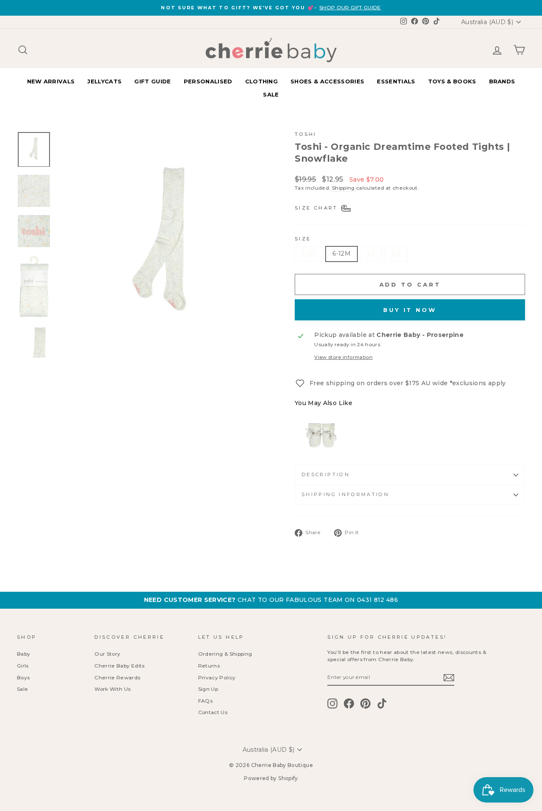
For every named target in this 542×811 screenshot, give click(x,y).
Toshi (306, 134)
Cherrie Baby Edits (119, 665)
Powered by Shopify (271, 778)
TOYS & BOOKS (452, 81)
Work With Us (112, 689)
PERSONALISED (208, 81)
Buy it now (410, 309)
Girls (23, 665)
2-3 (396, 253)
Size (303, 239)
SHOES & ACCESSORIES (327, 81)
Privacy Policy (217, 677)
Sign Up (208, 689)
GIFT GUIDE (152, 81)
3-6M (308, 253)
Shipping (343, 188)
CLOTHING (261, 81)
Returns (209, 665)
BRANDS (502, 81)
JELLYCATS (104, 81)
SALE (271, 94)
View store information (343, 357)
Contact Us (213, 712)
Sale (22, 689)
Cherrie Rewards (117, 677)
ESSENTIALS (396, 81)
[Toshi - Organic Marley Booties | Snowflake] (322, 437)
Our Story (107, 654)
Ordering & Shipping (225, 654)
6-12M (341, 253)
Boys (23, 677)
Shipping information (345, 494)
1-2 (371, 253)
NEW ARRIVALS (51, 81)
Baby (23, 654)
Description (325, 474)
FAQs (205, 701)
